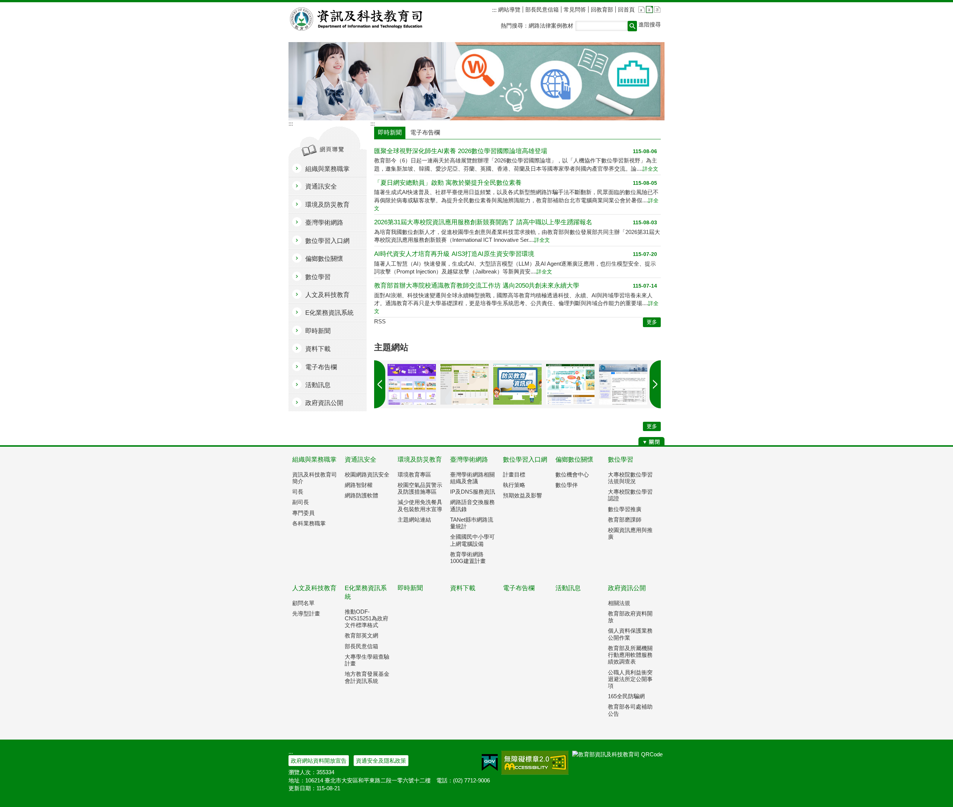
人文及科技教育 (314, 588)
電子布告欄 (519, 588)
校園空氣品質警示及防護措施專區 (420, 488)
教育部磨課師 (624, 519)
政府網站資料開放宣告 (319, 760)
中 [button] (649, 9)
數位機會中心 (572, 474)
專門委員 (303, 513)
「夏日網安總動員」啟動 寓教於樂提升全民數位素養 (448, 182)
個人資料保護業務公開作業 (630, 633)
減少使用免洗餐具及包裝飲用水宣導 (420, 505)
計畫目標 (514, 474)
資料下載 (462, 588)
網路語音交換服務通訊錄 (472, 505)
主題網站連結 (414, 519)
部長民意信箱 (542, 9)
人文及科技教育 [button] (327, 294)
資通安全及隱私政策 (381, 760)
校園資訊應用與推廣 (630, 533)
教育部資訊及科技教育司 (357, 19)
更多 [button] (652, 322)
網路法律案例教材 (551, 25)
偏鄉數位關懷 (574, 459)
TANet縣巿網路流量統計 (471, 522)
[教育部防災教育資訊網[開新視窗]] (517, 384)
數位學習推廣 (624, 509)
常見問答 (575, 9)
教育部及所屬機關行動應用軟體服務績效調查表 (630, 655)
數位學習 (620, 459)
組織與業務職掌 (314, 459)
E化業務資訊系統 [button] (329, 312)
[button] (632, 26)
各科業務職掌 (309, 523)
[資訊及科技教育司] (476, 81)
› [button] (379, 384)
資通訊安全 (360, 459)
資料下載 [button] (318, 348)
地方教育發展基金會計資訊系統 (367, 677)
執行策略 (514, 485)
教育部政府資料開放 (630, 616)
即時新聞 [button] (318, 331)
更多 (652, 426)
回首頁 (626, 9)
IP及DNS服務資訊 (472, 491)
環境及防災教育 (420, 459)
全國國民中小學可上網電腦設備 (472, 540)
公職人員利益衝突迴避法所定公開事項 (630, 679)
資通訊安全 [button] (321, 186)
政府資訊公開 (627, 588)
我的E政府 (490, 763)
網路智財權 (359, 485)
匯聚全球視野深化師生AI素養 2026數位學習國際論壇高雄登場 (460, 151)
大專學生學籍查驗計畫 (367, 660)
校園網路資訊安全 (367, 474)
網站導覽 (508, 9)
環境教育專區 (414, 474)
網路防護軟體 (361, 495)
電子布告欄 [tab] (425, 132)
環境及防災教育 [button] (327, 204)
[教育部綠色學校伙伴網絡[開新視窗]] (570, 384)
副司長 (300, 502)
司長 (297, 491)
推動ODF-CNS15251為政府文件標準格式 (366, 618)
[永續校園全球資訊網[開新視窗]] (464, 384)
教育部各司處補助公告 (630, 709)
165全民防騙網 (626, 696)
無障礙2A (534, 763)
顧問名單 (303, 603)
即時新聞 (410, 588)
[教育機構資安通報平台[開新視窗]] (623, 384)
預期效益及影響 (522, 495)
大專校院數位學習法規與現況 (630, 477)
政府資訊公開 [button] (324, 402)
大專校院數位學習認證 (630, 494)
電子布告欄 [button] (321, 367)
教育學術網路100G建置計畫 (468, 557)
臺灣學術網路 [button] (324, 222)
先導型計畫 (306, 613)
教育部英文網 (361, 635)
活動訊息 (568, 588)
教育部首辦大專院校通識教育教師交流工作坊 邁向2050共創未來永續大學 (476, 285)
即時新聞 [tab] (390, 132)
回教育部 (602, 9)
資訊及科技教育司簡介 (314, 477)
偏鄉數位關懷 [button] (324, 258)
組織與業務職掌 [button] (327, 169)
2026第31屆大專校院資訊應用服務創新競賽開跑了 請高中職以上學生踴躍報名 (483, 222)
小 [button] (641, 9)
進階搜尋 (649, 24)
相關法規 (619, 603)
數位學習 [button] (318, 277)
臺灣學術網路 (469, 459)
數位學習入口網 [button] (327, 240)
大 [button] (657, 9)
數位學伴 (566, 485)
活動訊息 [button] (318, 385)
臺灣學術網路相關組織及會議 (472, 477)
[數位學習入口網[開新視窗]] (412, 384)
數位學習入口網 (525, 459)
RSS (380, 321)
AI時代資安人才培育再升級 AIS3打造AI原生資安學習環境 (454, 253)
